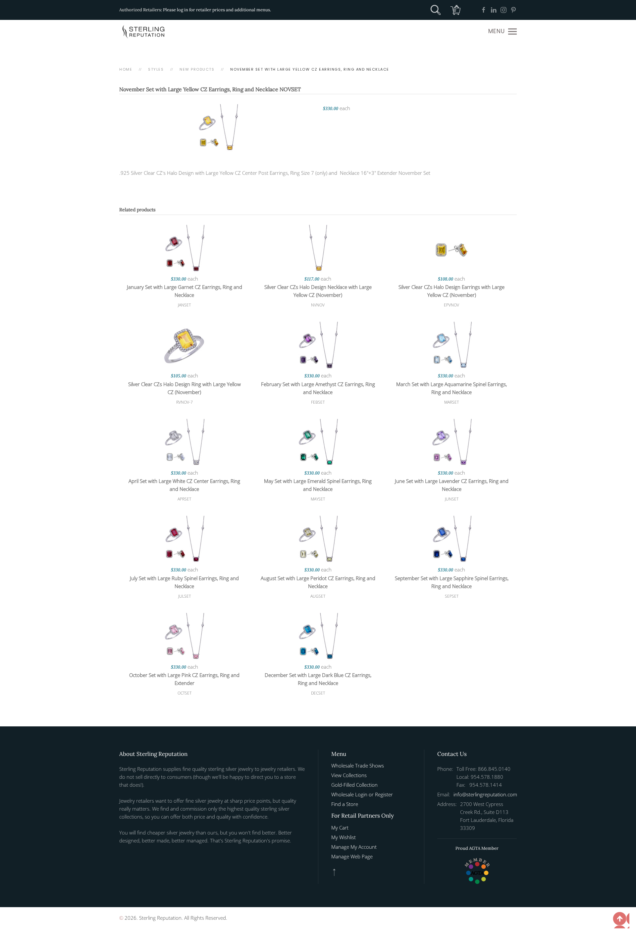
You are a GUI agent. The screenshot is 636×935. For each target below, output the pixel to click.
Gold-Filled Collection (354, 784)
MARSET (451, 402)
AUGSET (317, 596)
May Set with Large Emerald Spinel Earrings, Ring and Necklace (318, 485)
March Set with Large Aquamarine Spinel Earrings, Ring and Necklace (451, 388)
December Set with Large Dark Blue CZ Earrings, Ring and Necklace (318, 679)
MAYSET (318, 499)
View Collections (349, 775)
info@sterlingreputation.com (485, 794)
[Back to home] (144, 31)
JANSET (184, 305)
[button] (502, 31)
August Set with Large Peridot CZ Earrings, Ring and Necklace (318, 582)
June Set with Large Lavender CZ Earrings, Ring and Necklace (451, 485)
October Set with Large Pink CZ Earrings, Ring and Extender (184, 679)
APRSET (184, 499)
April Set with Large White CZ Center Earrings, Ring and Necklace (184, 485)
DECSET (318, 693)
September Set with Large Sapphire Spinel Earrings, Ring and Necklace (451, 582)
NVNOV (318, 305)
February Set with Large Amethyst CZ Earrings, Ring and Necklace (318, 388)
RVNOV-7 (184, 402)
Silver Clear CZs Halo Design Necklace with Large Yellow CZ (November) (318, 291)
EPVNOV (451, 305)
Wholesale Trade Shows (357, 765)
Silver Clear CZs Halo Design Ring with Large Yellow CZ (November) (184, 388)
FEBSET (318, 402)
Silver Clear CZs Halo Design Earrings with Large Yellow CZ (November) (451, 291)
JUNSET (451, 499)
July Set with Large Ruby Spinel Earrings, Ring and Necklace (184, 582)
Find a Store (344, 804)
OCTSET (184, 693)
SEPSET (451, 596)
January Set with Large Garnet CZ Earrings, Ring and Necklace (184, 291)
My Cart (339, 827)
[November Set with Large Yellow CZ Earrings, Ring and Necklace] (217, 128)
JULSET (184, 596)
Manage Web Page (352, 856)
